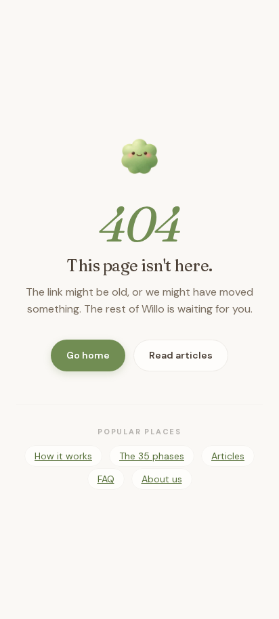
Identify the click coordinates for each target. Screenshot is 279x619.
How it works (63, 456)
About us (162, 479)
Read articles (181, 355)
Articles (227, 456)
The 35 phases (151, 456)
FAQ (106, 479)
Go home (88, 355)
